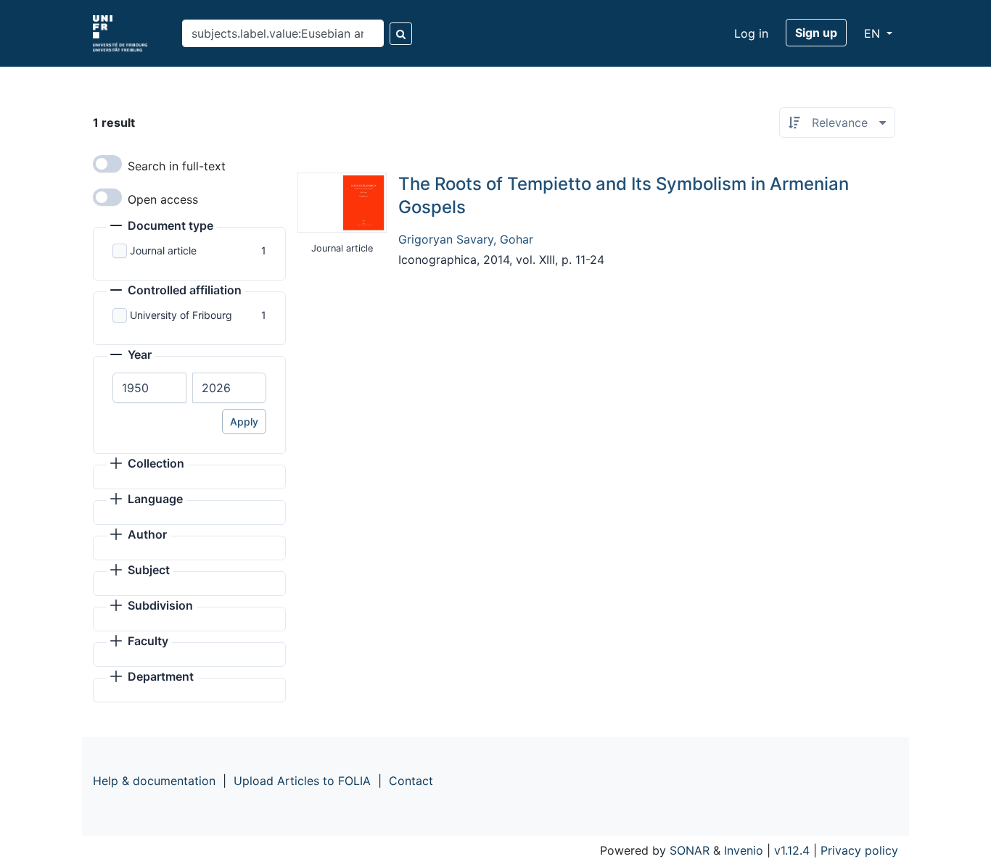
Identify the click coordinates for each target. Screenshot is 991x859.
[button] (161, 227)
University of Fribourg (181, 315)
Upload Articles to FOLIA (302, 780)
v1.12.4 (792, 850)
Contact (411, 780)
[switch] (107, 164)
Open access (163, 199)
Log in (751, 33)
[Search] (401, 33)
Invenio (743, 850)
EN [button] (874, 33)
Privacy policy (859, 850)
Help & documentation (154, 780)
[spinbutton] (149, 388)
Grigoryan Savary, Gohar (465, 239)
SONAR (690, 850)
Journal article (163, 250)
